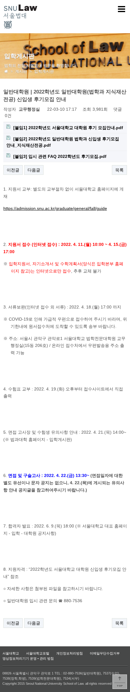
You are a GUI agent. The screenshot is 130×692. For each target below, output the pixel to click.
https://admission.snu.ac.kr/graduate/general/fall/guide (55, 208)
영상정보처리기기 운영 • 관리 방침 (28, 658)
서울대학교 (10, 653)
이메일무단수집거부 (105, 653)
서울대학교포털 (37, 653)
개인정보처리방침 (69, 653)
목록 (119, 170)
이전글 (13, 170)
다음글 (34, 170)
